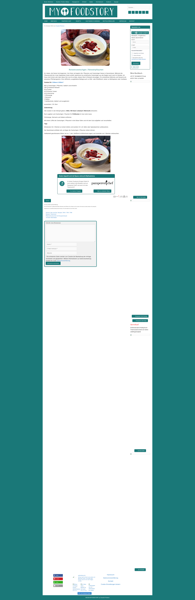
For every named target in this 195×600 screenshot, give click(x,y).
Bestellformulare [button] (109, 21)
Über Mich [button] (54, 21)
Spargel (116, 2)
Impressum (122, 21)
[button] (58, 575)
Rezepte (60, 212)
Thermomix (53, 214)
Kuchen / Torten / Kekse (62, 2)
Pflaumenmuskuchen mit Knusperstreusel (56, 215)
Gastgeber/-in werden (93, 21)
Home (46, 21)
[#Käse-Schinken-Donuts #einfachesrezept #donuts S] (76, 587)
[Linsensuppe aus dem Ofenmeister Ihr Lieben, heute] (92, 587)
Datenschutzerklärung (63, 260)
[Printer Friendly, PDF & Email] (120, 196)
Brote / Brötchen (48, 2)
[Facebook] (129, 12)
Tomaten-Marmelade (51, 217)
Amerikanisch (99, 2)
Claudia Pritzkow (60, 26)
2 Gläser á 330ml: (57, 82)
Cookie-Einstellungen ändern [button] (110, 584)
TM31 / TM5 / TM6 (67, 212)
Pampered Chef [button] (66, 21)
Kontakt (132, 21)
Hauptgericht (75, 2)
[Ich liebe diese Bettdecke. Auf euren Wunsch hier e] (84, 587)
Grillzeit (84, 2)
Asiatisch (108, 2)
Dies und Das (53, 212)
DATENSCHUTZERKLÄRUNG (138, 59)
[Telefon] (147, 12)
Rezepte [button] (78, 21)
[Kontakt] (143, 12)
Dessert (48, 212)
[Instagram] (133, 12)
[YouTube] (140, 12)
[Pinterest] (136, 12)
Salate (91, 2)
